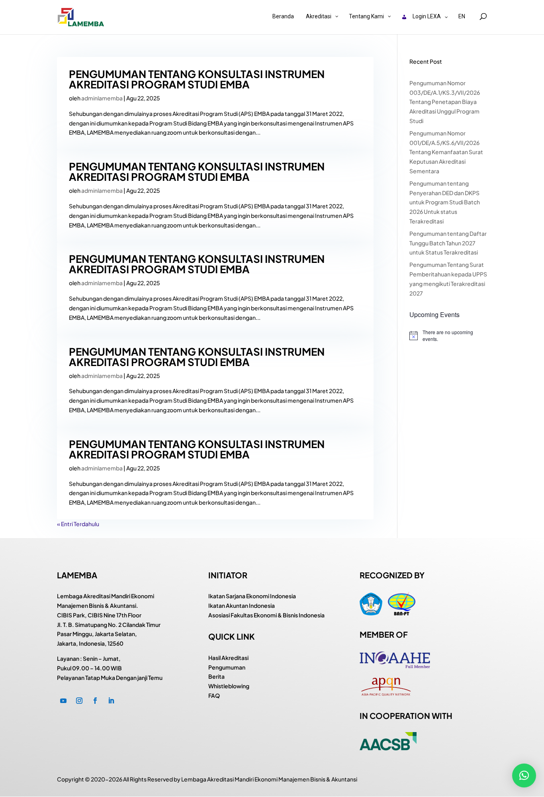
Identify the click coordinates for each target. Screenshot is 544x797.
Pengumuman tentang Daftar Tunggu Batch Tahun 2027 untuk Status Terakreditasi (448, 243)
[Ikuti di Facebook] (95, 700)
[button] (524, 775)
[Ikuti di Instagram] (79, 700)
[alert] (448, 335)
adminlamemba (102, 98)
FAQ (214, 695)
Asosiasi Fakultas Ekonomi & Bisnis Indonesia (266, 615)
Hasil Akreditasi (228, 657)
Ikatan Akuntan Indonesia (241, 605)
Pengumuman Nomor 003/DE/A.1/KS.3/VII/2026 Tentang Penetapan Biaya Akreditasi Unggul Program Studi (444, 101)
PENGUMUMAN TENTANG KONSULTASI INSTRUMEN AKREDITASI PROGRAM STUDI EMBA (197, 79)
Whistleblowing (228, 685)
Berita (216, 676)
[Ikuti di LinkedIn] (111, 700)
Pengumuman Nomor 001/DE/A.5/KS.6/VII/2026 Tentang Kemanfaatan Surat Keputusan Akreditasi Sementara (446, 151)
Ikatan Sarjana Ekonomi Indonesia (252, 595)
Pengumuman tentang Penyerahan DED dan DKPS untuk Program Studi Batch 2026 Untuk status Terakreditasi (444, 202)
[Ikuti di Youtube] (63, 700)
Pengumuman (226, 667)
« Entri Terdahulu (78, 523)
